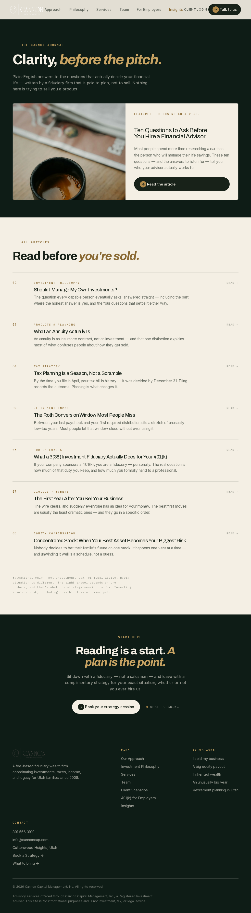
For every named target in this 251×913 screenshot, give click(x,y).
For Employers (149, 9)
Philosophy (78, 9)
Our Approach (132, 758)
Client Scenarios (134, 790)
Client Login (195, 9)
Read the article (158, 184)
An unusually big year (210, 782)
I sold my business (208, 758)
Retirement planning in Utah (215, 790)
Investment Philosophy (140, 766)
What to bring (164, 707)
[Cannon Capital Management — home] (26, 9)
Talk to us (225, 9)
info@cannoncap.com (31, 840)
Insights (176, 9)
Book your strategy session (106, 706)
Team (124, 9)
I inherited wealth (207, 774)
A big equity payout (209, 766)
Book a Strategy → (28, 855)
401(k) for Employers (138, 798)
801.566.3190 (24, 832)
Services (104, 9)
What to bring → (26, 863)
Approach (53, 9)
